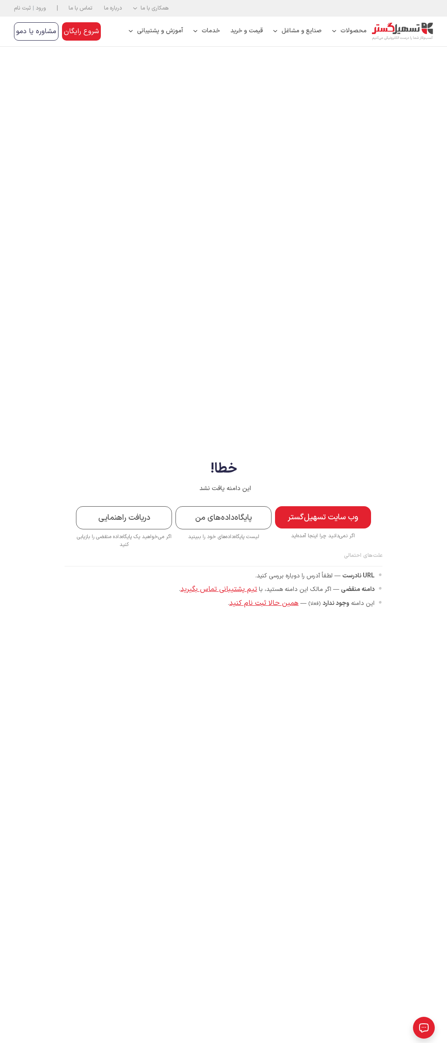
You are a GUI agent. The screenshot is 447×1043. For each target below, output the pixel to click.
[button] (150, 8)
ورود (41, 8)
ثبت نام (22, 8)
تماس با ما (81, 8)
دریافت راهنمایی (124, 518)
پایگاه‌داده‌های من (223, 518)
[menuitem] (349, 31)
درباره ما (113, 8)
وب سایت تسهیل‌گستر (323, 517)
